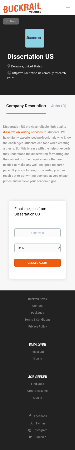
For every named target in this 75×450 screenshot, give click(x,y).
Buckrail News (37, 299)
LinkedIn (40, 437)
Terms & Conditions (37, 319)
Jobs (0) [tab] (58, 105)
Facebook (40, 416)
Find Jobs (37, 384)
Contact (37, 305)
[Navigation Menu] (68, 7)
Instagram (40, 430)
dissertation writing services (23, 132)
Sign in (37, 358)
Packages (37, 312)
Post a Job (38, 351)
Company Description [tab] (26, 105)
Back (13, 21)
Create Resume (37, 390)
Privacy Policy (37, 326)
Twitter (40, 423)
